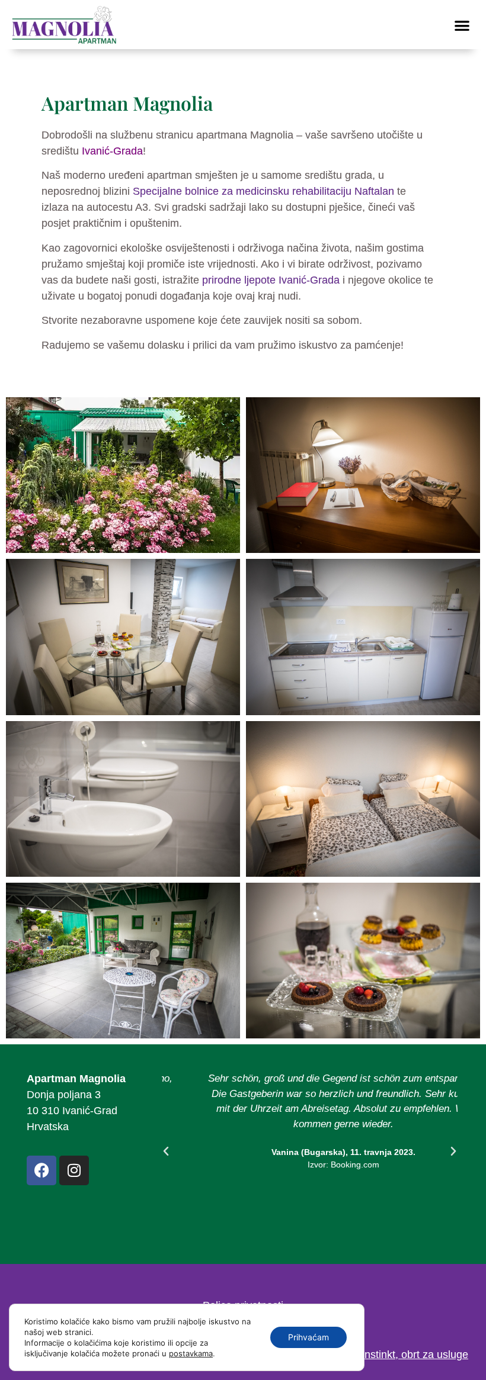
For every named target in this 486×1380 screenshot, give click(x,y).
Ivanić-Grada (112, 151)
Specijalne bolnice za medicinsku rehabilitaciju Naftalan (263, 191)
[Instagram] (74, 1170)
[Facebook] (41, 1170)
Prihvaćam (308, 1337)
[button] (462, 25)
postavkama (191, 1353)
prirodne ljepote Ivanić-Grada (271, 280)
